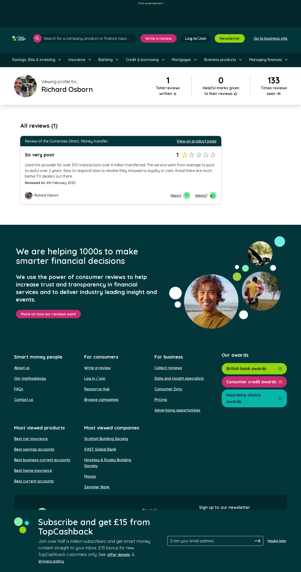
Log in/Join (195, 38)
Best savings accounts (34, 449)
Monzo (90, 476)
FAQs (18, 389)
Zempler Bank (97, 487)
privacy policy (51, 561)
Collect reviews (168, 367)
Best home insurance (33, 470)
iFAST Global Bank (100, 449)
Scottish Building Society (106, 438)
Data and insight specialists (179, 378)
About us (22, 367)
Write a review (158, 38)
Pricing (160, 399)
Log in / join (94, 378)
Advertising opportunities (177, 410)
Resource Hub (97, 389)
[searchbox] (85, 38)
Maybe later (277, 541)
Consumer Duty (168, 389)
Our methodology (30, 378)
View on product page (197, 141)
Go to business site (270, 38)
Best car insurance (31, 438)
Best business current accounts (42, 460)
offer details (118, 554)
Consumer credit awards (251, 381)
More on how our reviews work (48, 314)
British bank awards (246, 368)
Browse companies (101, 399)
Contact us (23, 399)
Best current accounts (34, 481)
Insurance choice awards (243, 398)
